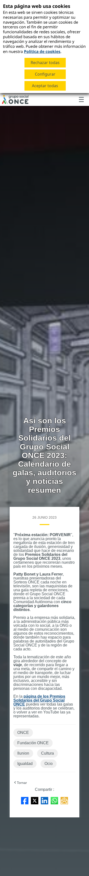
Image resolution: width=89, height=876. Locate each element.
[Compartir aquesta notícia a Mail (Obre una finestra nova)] (64, 800)
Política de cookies (42, 51)
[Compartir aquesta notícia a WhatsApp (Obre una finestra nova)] (54, 800)
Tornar (22, 783)
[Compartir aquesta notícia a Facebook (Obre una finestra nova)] (24, 800)
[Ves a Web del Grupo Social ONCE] (15, 99)
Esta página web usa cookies (36, 6)
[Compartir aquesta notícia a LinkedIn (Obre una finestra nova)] (44, 800)
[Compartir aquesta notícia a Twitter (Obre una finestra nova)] (34, 800)
